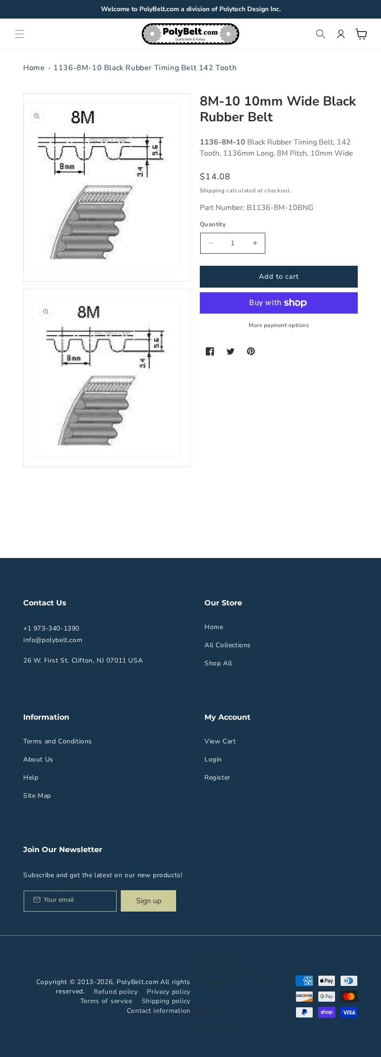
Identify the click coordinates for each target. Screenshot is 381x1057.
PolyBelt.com (137, 982)
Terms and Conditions (57, 741)
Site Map (37, 795)
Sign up (148, 901)
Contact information (158, 1010)
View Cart (220, 741)
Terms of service (106, 1001)
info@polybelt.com (52, 640)
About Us (38, 759)
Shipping (212, 190)
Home (34, 68)
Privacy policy (168, 991)
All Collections (227, 645)
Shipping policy (166, 1001)
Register (217, 777)
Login (213, 759)
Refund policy (116, 991)
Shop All (218, 663)
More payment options (279, 325)
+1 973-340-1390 (51, 628)
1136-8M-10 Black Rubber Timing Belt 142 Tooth (144, 68)
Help (30, 777)
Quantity (213, 224)
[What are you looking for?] (320, 33)
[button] (19, 33)
